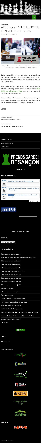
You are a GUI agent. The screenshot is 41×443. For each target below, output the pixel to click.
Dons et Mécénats (6, 139)
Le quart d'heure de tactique (20, 231)
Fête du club (4, 322)
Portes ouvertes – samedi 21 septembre (12, 125)
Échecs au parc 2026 (7, 295)
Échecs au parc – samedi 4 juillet (10, 292)
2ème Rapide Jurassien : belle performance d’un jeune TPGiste (19, 312)
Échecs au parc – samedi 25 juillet (11, 278)
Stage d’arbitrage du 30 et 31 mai (10, 319)
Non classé (4, 24)
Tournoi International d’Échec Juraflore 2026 (14, 302)
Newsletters (5, 146)
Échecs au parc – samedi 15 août (10, 261)
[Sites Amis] (20, 427)
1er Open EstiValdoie (7, 288)
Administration (5, 342)
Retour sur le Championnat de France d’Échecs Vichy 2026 (18, 257)
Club (4, 109)
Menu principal (38, 17)
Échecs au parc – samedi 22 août (10, 254)
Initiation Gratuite (7, 143)
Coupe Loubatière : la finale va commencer (13, 298)
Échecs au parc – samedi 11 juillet (11, 285)
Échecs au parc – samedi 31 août (10, 118)
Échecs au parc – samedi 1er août (10, 274)
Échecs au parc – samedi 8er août (10, 268)
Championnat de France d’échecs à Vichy (13, 271)
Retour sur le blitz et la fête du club (11, 305)
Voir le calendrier (34, 201)
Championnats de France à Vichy (10, 264)
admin (15, 34)
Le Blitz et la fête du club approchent (11, 309)
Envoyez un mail (20, 169)
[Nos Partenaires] (20, 355)
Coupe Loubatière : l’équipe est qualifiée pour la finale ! (17, 316)
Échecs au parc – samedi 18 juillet (11, 281)
